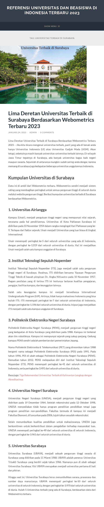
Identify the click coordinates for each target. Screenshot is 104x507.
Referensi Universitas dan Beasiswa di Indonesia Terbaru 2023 (52, 10)
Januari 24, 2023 (17, 132)
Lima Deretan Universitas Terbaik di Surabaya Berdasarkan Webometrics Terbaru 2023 (51, 119)
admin (33, 132)
